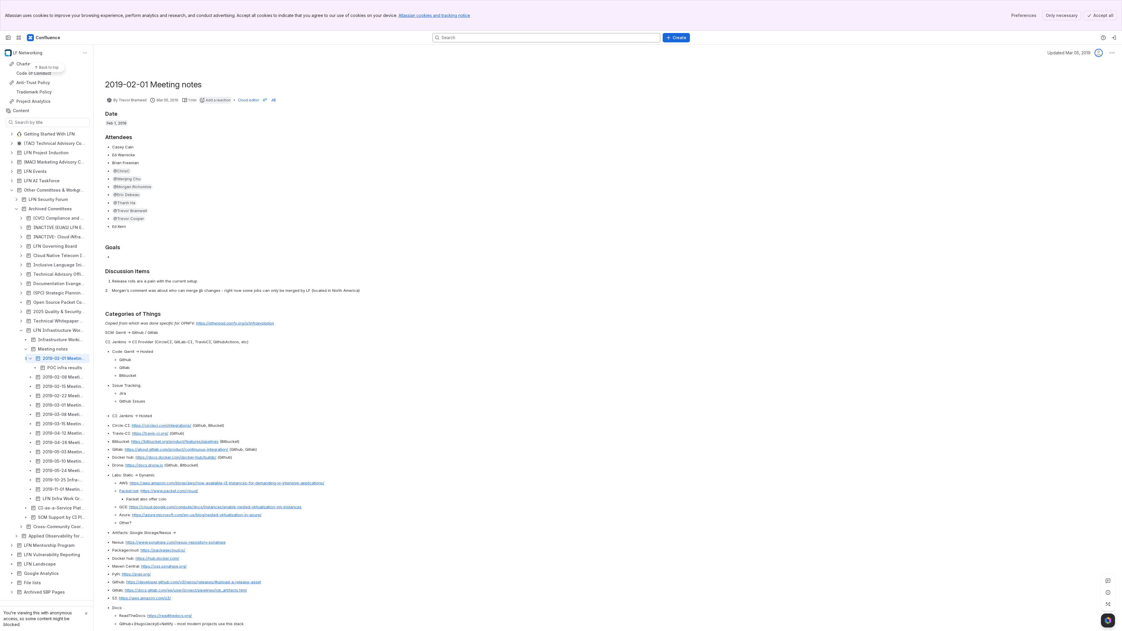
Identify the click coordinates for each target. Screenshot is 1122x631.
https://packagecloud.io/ (163, 550)
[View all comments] (1108, 580)
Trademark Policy (34, 91)
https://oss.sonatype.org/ (164, 566)
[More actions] (85, 52)
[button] (121, 171)
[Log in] (1113, 37)
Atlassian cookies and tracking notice (434, 15)
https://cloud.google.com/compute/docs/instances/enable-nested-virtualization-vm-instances (215, 507)
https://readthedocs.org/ (169, 615)
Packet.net (128, 490)
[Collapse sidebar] (8, 37)
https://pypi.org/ (136, 574)
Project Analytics (33, 101)
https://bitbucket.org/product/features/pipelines (175, 441)
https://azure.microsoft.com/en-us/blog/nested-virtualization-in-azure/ (197, 514)
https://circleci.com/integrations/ (161, 425)
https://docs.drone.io (144, 465)
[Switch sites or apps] (18, 37)
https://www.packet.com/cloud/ (169, 490)
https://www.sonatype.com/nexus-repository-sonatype (176, 542)
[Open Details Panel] (1108, 592)
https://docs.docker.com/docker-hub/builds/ (176, 457)
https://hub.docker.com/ (157, 558)
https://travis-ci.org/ (150, 433)
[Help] (1103, 37)
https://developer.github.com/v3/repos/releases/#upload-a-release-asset (193, 582)
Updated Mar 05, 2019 (1068, 52)
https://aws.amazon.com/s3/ (145, 598)
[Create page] (1108, 604)
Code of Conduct (33, 73)
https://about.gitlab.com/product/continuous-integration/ (176, 449)
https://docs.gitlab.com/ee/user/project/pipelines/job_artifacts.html (186, 590)
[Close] (86, 613)
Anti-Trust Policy (33, 82)
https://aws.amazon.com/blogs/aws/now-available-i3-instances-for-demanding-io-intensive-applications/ (227, 483)
